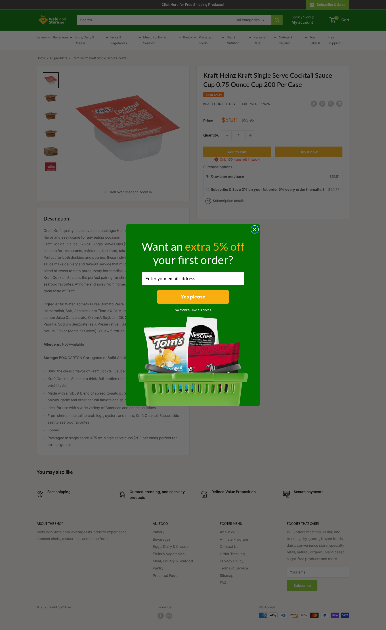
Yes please (193, 297)
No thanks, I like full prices (193, 310)
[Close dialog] (254, 229)
